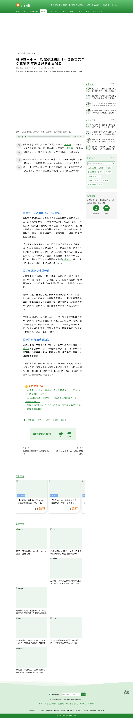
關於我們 (93, 710)
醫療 (43, 11)
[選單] (116, 5)
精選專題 (61, 704)
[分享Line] (18, 152)
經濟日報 (64, 5)
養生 (25, 11)
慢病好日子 (98, 11)
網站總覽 (101, 710)
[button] (115, 11)
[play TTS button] (25, 137)
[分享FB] (18, 145)
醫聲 (88, 11)
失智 (81, 11)
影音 (57, 11)
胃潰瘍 (105, 180)
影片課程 (21, 495)
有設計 (82, 5)
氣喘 (100, 184)
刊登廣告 (32, 710)
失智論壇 (34, 11)
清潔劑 (67, 144)
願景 (98, 5)
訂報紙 (86, 710)
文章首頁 (83, 704)
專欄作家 (91, 704)
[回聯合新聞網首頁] (18, 5)
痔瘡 (109, 168)
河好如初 (73, 5)
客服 (42, 711)
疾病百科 (69, 704)
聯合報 (55, 5)
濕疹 (49, 151)
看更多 (113, 83)
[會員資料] (112, 5)
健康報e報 (55, 694)
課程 (64, 11)
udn (17, 53)
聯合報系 (79, 710)
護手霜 (26, 348)
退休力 (72, 11)
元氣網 (23, 53)
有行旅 (90, 5)
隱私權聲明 (70, 711)
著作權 (63, 711)
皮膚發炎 (66, 259)
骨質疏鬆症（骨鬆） (95, 172)
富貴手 (69, 148)
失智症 (108, 172)
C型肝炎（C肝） (94, 180)
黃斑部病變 (92, 184)
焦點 (18, 11)
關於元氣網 (42, 704)
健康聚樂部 (52, 704)
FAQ (38, 711)
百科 (50, 11)
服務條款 (57, 711)
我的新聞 (105, 5)
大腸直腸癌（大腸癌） (96, 168)
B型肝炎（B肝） (94, 176)
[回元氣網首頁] (25, 5)
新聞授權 (49, 710)
